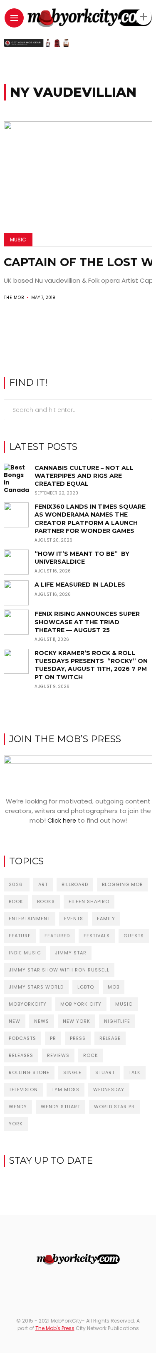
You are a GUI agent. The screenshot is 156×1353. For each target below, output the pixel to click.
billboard (75, 884)
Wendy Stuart (60, 1106)
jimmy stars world (36, 987)
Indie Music (25, 952)
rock (90, 1055)
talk (135, 1072)
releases (21, 1055)
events (73, 918)
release (110, 1038)
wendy (18, 1106)
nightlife (117, 1021)
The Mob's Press (54, 1328)
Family (106, 918)
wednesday (108, 1089)
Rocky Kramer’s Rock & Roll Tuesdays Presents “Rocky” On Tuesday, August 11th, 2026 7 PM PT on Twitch (91, 665)
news (41, 1021)
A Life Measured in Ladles (80, 584)
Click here (61, 820)
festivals (97, 935)
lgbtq (85, 987)
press (78, 1038)
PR (53, 1038)
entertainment (29, 918)
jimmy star (71, 952)
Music (18, 239)
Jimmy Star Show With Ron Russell (59, 969)
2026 (17, 884)
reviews (58, 1055)
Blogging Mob (122, 884)
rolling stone (29, 1072)
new (14, 1021)
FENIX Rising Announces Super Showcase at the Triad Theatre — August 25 (87, 621)
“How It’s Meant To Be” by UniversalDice (82, 557)
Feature (20, 935)
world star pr (114, 1106)
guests (134, 935)
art (43, 884)
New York (76, 1021)
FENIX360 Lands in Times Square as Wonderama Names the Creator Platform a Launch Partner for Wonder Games (90, 519)
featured (57, 935)
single (72, 1072)
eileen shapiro (89, 901)
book (16, 901)
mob (113, 987)
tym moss (65, 1089)
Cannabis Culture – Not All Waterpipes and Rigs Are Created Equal (84, 475)
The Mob (14, 297)
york (16, 1123)
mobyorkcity (28, 1004)
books (46, 901)
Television (23, 1089)
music (124, 1004)
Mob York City (81, 1004)
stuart (105, 1072)
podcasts (22, 1038)
